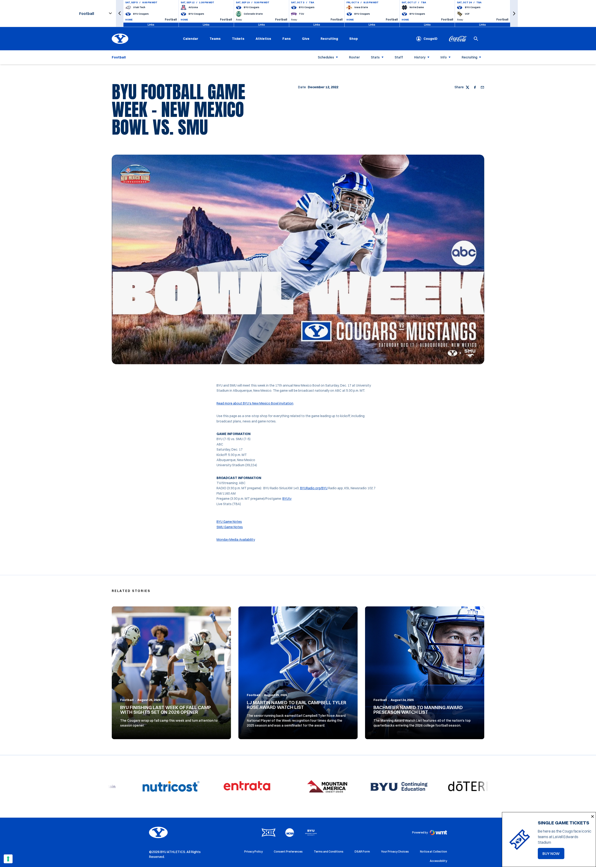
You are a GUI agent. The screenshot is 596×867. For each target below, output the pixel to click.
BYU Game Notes (229, 522)
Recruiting (329, 39)
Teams (215, 39)
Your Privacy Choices (395, 851)
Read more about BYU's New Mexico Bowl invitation (255, 403)
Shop (353, 38)
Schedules (326, 57)
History (420, 57)
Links (151, 24)
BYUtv (286, 498)
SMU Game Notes (230, 527)
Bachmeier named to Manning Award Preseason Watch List (418, 709)
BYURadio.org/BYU (314, 488)
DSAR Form (362, 851)
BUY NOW (553, 855)
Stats (375, 57)
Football (127, 700)
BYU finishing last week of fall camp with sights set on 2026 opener (165, 709)
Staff (399, 57)
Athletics (263, 39)
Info (443, 57)
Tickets (238, 39)
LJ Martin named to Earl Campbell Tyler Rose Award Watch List (296, 705)
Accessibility (438, 861)
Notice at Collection (433, 851)
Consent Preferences (288, 851)
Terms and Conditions (328, 851)
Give (305, 39)
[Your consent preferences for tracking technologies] (8, 858)
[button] (119, 13)
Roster (354, 57)
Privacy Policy (253, 851)
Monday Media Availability (236, 539)
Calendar (190, 39)
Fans (286, 39)
